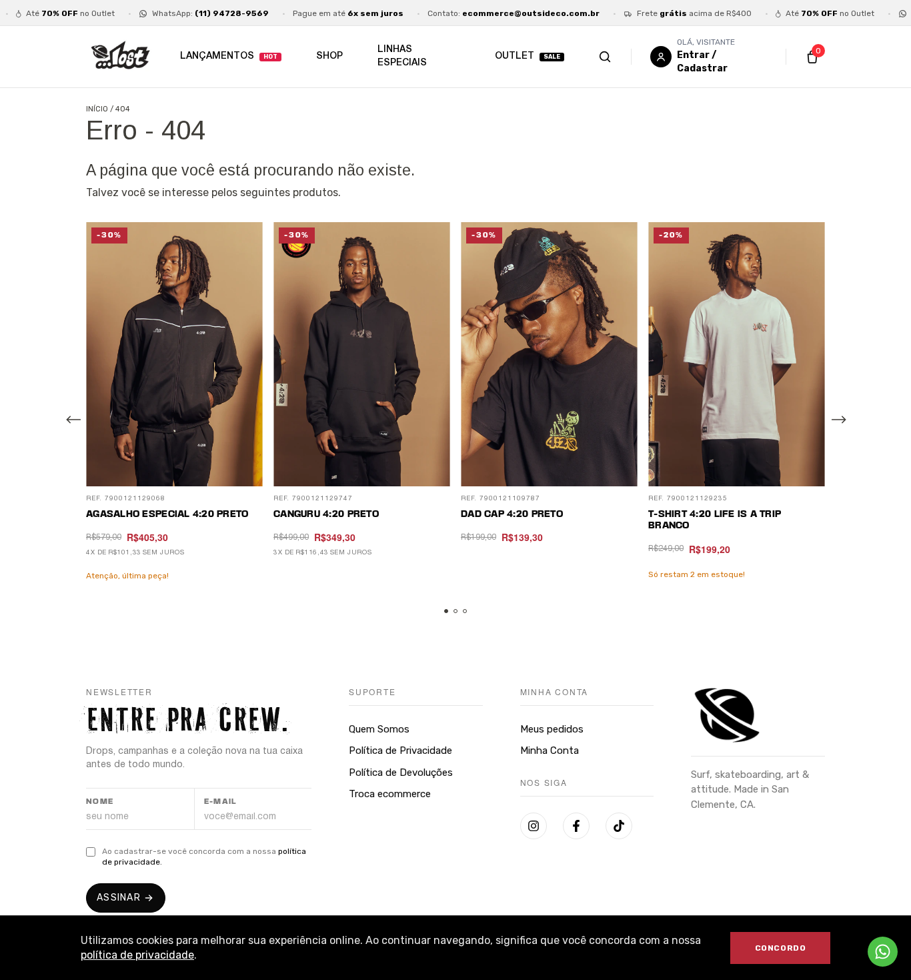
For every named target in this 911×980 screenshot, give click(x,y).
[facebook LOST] (576, 826)
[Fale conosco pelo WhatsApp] (883, 952)
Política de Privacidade (400, 751)
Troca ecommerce (390, 794)
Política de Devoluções (401, 773)
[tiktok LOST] (619, 826)
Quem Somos (379, 729)
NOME (100, 802)
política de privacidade (137, 955)
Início (97, 109)
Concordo (780, 948)
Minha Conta (549, 751)
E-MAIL (220, 802)
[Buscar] (618, 56)
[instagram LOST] (533, 826)
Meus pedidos (552, 729)
